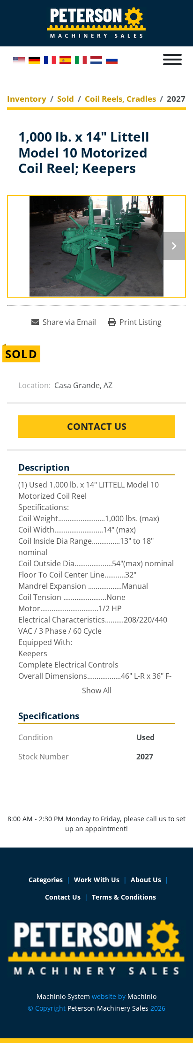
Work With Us (96, 879)
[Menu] (172, 59)
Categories (46, 879)
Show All (96, 690)
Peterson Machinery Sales (107, 1008)
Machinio (141, 996)
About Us (146, 879)
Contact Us (96, 426)
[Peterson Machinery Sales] (96, 947)
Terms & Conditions (124, 897)
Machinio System (63, 996)
